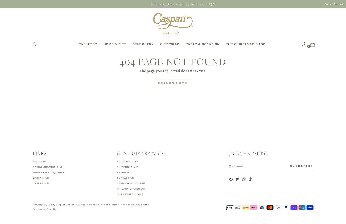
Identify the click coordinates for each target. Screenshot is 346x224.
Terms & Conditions (132, 183)
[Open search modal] (35, 44)
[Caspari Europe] (173, 24)
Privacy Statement (131, 189)
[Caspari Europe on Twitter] (237, 179)
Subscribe (301, 166)
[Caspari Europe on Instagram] (244, 179)
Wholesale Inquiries (49, 173)
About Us (40, 162)
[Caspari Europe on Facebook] (231, 179)
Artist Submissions (47, 167)
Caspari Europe (65, 204)
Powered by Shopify (45, 208)
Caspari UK (41, 183)
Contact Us (125, 178)
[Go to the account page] (303, 44)
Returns (123, 173)
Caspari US (334, 4)
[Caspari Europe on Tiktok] (250, 179)
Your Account (127, 162)
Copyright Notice (130, 194)
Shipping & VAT (128, 167)
